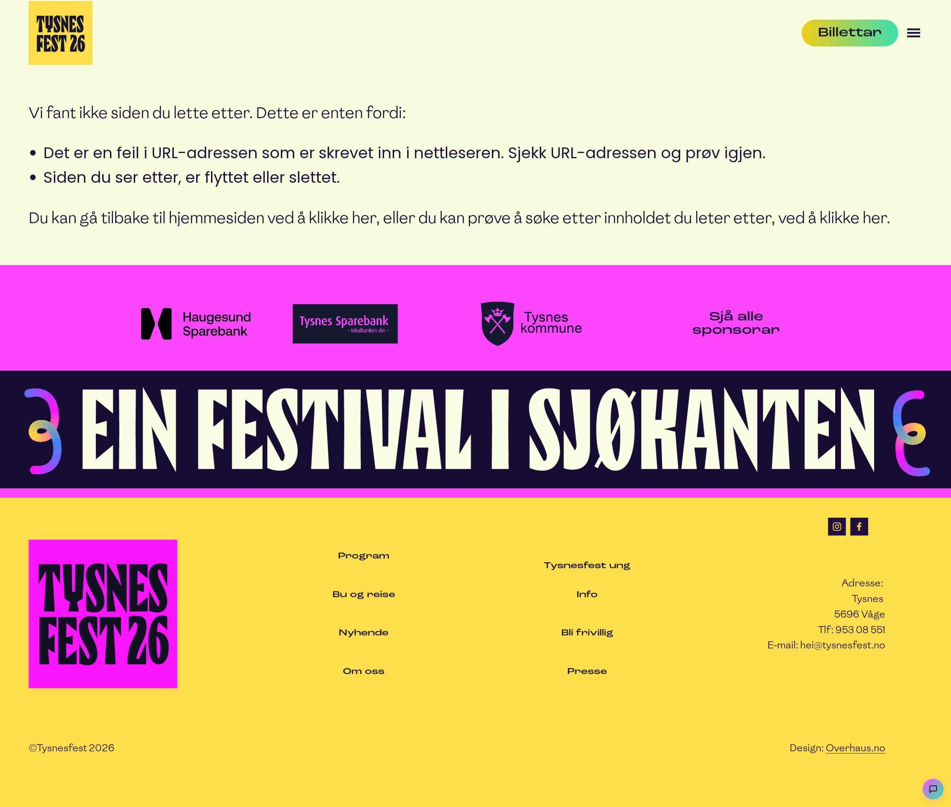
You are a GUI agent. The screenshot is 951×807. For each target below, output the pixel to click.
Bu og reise (363, 594)
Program (363, 556)
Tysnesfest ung (587, 565)
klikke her (342, 217)
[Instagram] (837, 527)
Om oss (363, 671)
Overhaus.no (855, 748)
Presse (587, 671)
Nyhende (364, 633)
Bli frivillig (587, 633)
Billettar (850, 33)
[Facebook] (859, 527)
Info (587, 594)
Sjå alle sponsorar (736, 323)
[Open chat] (933, 789)
